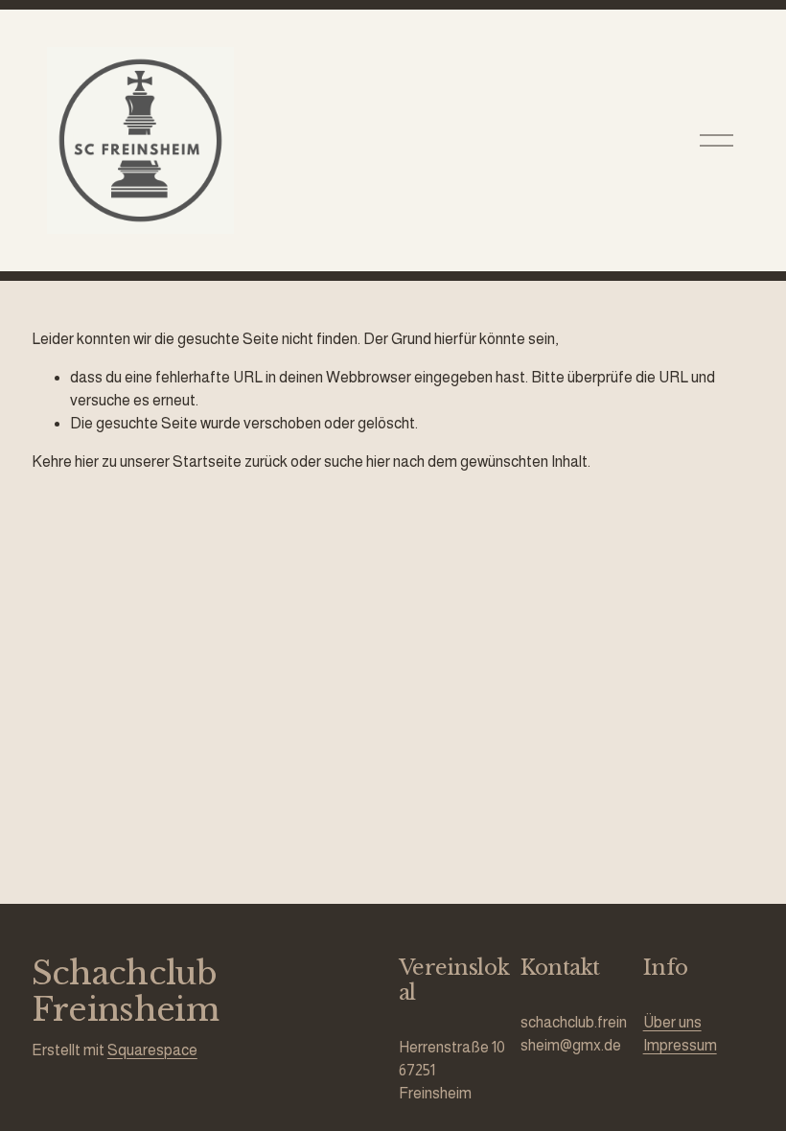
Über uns (672, 1022)
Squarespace (152, 1050)
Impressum (680, 1045)
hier (87, 461)
